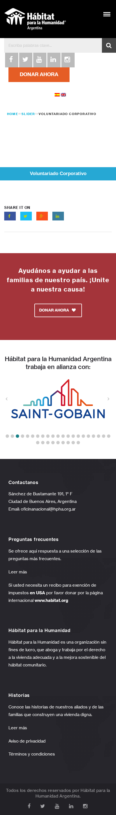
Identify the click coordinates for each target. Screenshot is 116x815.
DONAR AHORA (39, 74)
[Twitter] (25, 60)
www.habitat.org (51, 600)
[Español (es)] (57, 94)
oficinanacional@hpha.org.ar (49, 509)
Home (12, 114)
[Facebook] (11, 60)
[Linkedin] (53, 60)
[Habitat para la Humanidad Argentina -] (35, 19)
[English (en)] (63, 94)
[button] (7, 436)
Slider (28, 114)
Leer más (17, 572)
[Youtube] (39, 60)
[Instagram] (68, 60)
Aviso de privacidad (27, 741)
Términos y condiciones (31, 754)
